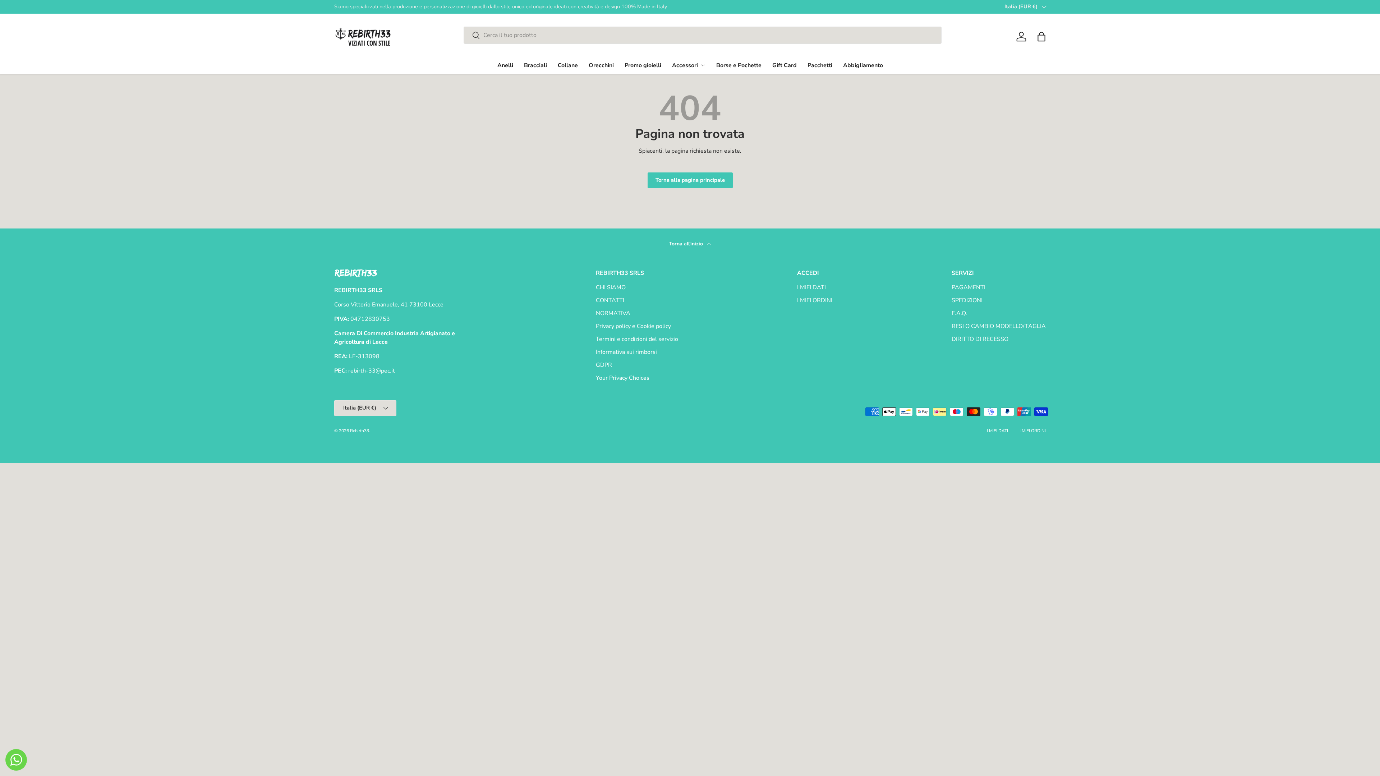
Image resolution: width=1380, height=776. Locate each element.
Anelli (505, 65)
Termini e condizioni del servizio (637, 339)
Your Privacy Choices (622, 378)
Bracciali (535, 65)
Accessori (685, 65)
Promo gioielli (643, 65)
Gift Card (784, 65)
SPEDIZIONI (967, 300)
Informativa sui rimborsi (626, 352)
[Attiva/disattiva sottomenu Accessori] (703, 65)
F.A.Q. (959, 313)
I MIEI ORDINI (814, 300)
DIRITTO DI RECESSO (980, 339)
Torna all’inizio (686, 243)
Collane (568, 65)
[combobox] (702, 35)
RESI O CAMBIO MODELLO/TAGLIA (999, 326)
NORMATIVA (613, 313)
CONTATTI (610, 300)
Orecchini (601, 65)
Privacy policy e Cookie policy (633, 326)
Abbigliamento (863, 65)
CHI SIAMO (611, 287)
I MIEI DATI (811, 287)
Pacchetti (820, 65)
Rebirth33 (359, 431)
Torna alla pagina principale (690, 180)
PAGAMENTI (968, 287)
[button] (1041, 37)
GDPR (604, 365)
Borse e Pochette (739, 65)
